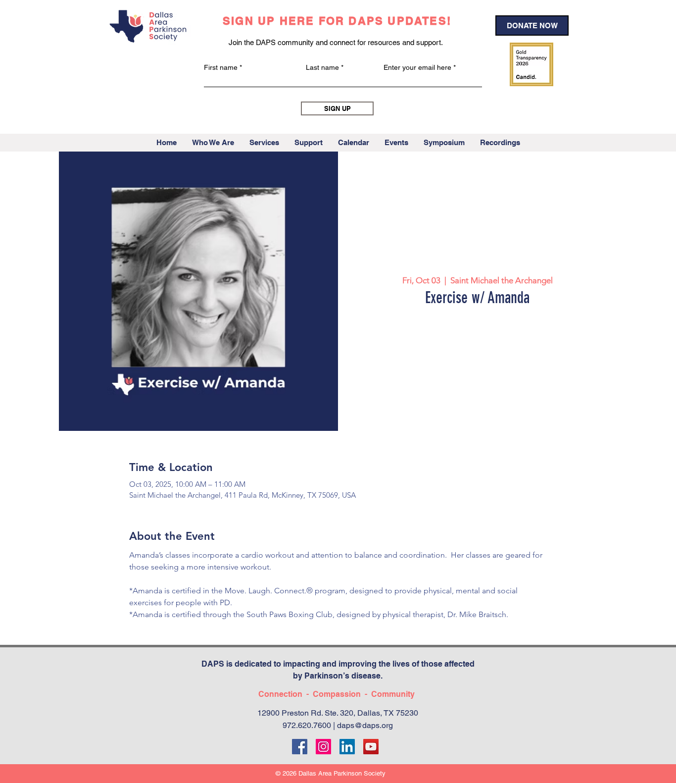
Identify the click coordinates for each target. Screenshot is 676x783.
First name (221, 67)
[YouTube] (371, 746)
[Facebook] (299, 746)
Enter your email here (417, 67)
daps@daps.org (365, 725)
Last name (322, 67)
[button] (212, 143)
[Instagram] (323, 746)
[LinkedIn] (347, 746)
